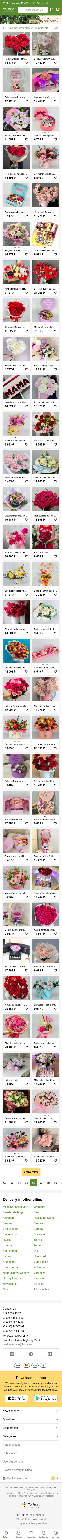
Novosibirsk (10, 1284)
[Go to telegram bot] (31, 1354)
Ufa (36, 1251)
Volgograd (40, 1267)
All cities (39, 1284)
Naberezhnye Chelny (16, 1273)
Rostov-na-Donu (44, 1218)
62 (4, 1183)
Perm (37, 1212)
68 (48, 1183)
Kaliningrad (10, 1251)
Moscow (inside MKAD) (17, 1207)
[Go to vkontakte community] (12, 1354)
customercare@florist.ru (17, 1344)
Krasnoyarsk (10, 1267)
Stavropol (39, 1234)
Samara (38, 1223)
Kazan (7, 1256)
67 (41, 1183)
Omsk (6, 1289)
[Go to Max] (49, 1354)
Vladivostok (41, 1262)
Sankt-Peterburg (13, 1212)
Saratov (38, 1229)
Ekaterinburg (10, 1234)
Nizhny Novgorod (13, 1278)
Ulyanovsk (40, 1256)
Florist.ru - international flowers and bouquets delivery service (31, 1519)
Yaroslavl (39, 1278)
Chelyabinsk (10, 1229)
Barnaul (7, 1223)
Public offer (10, 1453)
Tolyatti (38, 1240)
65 (26, 1183)
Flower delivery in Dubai (18, 1470)
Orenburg (39, 1207)
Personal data (11, 1445)
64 (19, 1183)
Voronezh (39, 1273)
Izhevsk (7, 1245)
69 (55, 1183)
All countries (41, 1289)
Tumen (38, 1245)
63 (12, 1183)
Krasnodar (9, 1262)
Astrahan (8, 1218)
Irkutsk (7, 1240)
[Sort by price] (51, 10)
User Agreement (13, 1461)
